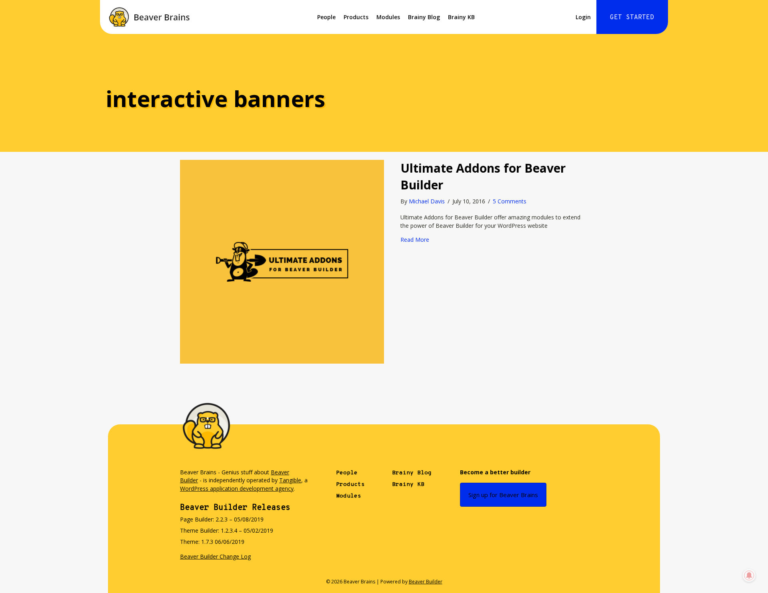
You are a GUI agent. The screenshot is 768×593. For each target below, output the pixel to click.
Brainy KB (461, 17)
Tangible (290, 480)
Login (583, 17)
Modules (388, 17)
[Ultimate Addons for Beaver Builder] (282, 261)
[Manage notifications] (749, 575)
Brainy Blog (424, 17)
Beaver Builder (425, 581)
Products (356, 17)
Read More (414, 239)
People (326, 17)
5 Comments (509, 201)
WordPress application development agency (237, 488)
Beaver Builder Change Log (215, 556)
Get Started (632, 18)
